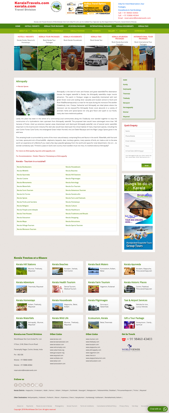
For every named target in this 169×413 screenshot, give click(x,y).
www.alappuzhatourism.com (95, 358)
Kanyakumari (79, 397)
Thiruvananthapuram (144, 271)
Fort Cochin (68, 271)
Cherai (71, 397)
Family (149, 322)
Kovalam (67, 268)
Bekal (102, 271)
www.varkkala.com (56, 358)
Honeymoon (141, 322)
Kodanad (111, 286)
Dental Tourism (69, 286)
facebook (16, 385)
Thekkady (126, 98)
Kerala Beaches (60, 264)
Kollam (112, 268)
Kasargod (82, 390)
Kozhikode (73, 390)
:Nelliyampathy (32, 397)
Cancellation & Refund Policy (106, 406)
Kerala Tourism (77, 31)
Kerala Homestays (25, 300)
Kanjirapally (127, 89)
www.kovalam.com (92, 344)
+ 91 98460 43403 (130, 13)
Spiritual (139, 325)
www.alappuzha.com (93, 347)
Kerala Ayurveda (132, 264)
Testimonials (57, 31)
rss (24, 385)
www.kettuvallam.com (93, 361)
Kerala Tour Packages (54, 26)
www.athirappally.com (93, 350)
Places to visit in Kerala (44, 406)
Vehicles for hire (142, 304)
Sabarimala (104, 307)
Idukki (125, 80)
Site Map (135, 406)
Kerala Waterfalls (25, 318)
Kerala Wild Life (60, 318)
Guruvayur (104, 304)
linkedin (28, 385)
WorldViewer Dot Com (33, 409)
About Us (23, 31)
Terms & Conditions (87, 406)
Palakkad (145, 286)
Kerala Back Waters (98, 264)
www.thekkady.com (92, 342)
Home (17, 26)
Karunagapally (128, 107)
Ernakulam (38, 390)
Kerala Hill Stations (26, 264)
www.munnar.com (92, 339)
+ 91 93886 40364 (131, 15)
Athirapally (32, 322)
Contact (123, 31)
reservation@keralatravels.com (25, 370)
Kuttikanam (99, 397)
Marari (57, 397)
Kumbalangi (90, 397)
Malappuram (91, 390)
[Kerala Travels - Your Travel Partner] (32, 6)
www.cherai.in (91, 355)
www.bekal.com (55, 361)
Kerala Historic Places (135, 282)
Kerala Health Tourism (63, 282)
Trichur (135, 390)
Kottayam (65, 390)
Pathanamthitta (103, 390)
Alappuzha (147, 268)
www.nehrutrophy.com (58, 347)
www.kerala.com (55, 339)
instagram (37, 385)
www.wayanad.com (56, 355)
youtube (20, 385)
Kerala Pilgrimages (98, 300)
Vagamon (103, 286)
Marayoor (126, 103)
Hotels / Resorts (32, 26)
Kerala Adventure (25, 282)
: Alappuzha (28, 390)
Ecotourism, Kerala (98, 318)
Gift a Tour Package (134, 318)
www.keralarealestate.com (59, 342)
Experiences (140, 31)
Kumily (125, 84)
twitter (32, 385)
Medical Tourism (70, 289)
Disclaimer (144, 406)
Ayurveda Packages (76, 26)
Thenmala (126, 94)
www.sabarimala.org (57, 350)
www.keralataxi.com (57, 344)
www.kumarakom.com (57, 364)
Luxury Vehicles (142, 307)
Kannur (51, 390)
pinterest (41, 385)
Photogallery (59, 406)
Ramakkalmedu (110, 397)
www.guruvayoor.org (57, 353)
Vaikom (118, 397)
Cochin (138, 286)
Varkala (74, 268)
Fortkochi (50, 397)
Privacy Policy (124, 406)
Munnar (126, 112)
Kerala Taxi (143, 26)
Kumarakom (104, 268)
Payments (96, 31)
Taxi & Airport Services (135, 300)
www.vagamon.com (92, 353)
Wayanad (126, 117)
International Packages (101, 26)
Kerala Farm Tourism (99, 282)
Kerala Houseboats (124, 26)
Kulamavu (64, 397)
